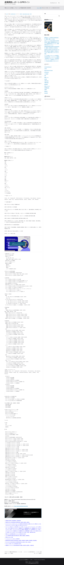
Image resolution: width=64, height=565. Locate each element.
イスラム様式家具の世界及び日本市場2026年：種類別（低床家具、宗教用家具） (17, 535)
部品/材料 (46, 93)
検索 (45, 13)
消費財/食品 (46, 82)
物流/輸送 (46, 84)
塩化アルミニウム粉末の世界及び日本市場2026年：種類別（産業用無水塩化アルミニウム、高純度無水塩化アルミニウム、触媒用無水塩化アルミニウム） (51, 42)
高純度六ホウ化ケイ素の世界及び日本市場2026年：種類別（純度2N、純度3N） (17, 522)
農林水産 (45, 91)
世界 (45, 75)
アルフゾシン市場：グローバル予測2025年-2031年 (13, 543)
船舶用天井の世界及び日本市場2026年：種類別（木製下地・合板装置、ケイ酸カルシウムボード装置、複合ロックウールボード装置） (51, 51)
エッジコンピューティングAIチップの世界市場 (12, 538)
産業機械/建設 (46, 87)
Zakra (39, 559)
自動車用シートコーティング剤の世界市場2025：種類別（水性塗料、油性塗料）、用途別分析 (19, 545)
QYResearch (46, 72)
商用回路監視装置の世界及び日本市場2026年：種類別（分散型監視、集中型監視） (51, 47)
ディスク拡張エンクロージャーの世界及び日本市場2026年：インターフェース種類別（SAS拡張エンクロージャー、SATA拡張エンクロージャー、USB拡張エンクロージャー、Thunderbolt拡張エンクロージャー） (51, 58)
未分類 (45, 79)
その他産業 (46, 73)
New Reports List (53, 2)
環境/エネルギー (47, 86)
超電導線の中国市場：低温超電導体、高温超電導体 (13, 520)
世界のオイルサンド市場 (9, 537)
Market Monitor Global (48, 70)
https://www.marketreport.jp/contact (21, 506)
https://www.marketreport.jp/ (49, 99)
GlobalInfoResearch (47, 66)
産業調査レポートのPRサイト (17, 2)
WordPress (43, 559)
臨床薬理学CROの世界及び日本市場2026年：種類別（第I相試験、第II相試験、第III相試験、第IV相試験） (21, 540)
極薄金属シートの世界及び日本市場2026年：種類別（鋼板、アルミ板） (51, 38)
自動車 (45, 89)
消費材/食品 (46, 80)
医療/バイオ (46, 77)
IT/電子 (45, 68)
